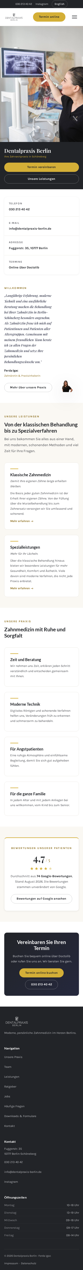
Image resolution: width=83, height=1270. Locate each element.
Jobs (7, 1096)
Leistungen (11, 1076)
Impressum (11, 1263)
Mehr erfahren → (21, 521)
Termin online (49, 17)
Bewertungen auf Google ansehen (41, 898)
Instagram (42, 4)
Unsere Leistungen (41, 179)
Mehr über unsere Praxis (28, 387)
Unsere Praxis (13, 1057)
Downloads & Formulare (20, 1116)
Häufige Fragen (14, 1106)
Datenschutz (28, 1263)
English (60, 4)
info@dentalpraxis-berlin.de (30, 228)
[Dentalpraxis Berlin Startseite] (14, 17)
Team (7, 1067)
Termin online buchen (41, 973)
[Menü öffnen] (74, 17)
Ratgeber (10, 1086)
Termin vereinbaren (41, 167)
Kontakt (9, 1126)
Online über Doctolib (24, 267)
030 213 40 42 (23, 4)
